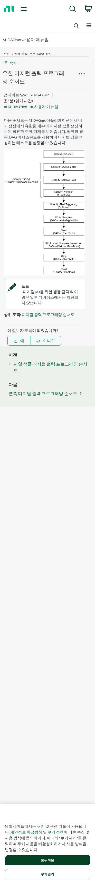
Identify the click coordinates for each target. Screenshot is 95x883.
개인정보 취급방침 (26, 832)
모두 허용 (47, 859)
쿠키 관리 (47, 873)
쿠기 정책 (56, 832)
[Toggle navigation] (24, 9)
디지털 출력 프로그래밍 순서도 (48, 314)
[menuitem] (72, 9)
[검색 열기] (76, 24)
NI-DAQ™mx (17, 106)
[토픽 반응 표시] (81, 74)
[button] (44, 63)
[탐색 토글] (89, 25)
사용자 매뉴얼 (46, 106)
